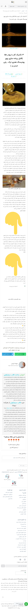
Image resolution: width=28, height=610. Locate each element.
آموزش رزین (24, 501)
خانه (26, 10)
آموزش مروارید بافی (22, 512)
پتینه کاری (24, 503)
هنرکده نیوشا (9, 408)
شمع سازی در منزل (22, 505)
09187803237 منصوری (19, 472)
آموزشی (23, 10)
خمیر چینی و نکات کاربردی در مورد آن (21, 539)
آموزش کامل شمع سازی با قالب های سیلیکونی (21, 535)
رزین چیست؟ (23, 526)
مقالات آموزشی (23, 514)
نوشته (11, 48)
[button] (20, 354)
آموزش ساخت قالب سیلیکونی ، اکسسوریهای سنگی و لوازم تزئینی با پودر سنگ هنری (7, 495)
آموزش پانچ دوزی (23, 551)
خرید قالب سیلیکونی (22, 495)
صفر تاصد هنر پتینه (22, 543)
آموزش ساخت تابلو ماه (22, 545)
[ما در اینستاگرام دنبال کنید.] (25, 560)
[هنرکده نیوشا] (13, 2)
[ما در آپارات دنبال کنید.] (20, 560)
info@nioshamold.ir (5, 472)
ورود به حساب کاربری (5, 6)
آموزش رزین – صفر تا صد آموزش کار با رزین (21, 548)
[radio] (19, 440)
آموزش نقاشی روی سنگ (21, 507)
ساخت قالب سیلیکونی (11, 375)
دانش (13, 48)
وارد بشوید (15, 457)
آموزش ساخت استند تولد (21, 528)
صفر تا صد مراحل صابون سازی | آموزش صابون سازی (21, 531)
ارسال (3, 566)
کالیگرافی (24, 509)
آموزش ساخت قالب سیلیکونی (22, 498)
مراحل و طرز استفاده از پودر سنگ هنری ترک (21, 523)
